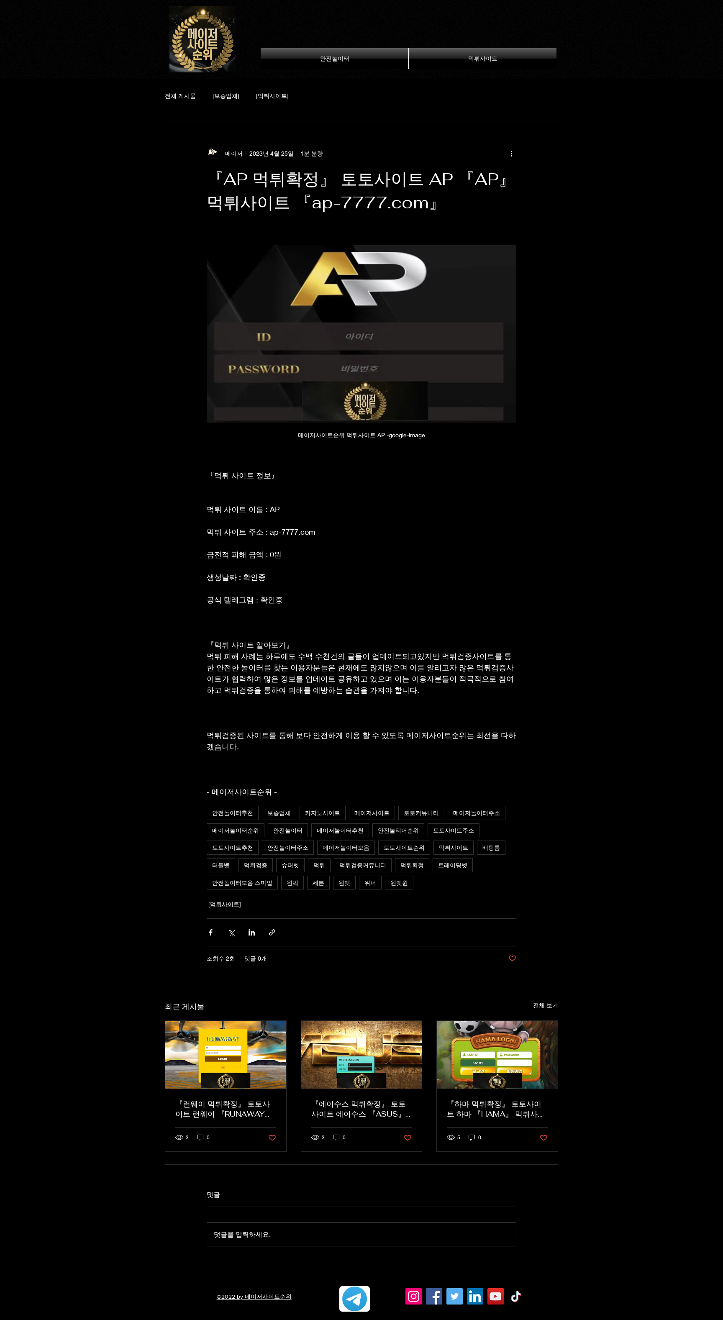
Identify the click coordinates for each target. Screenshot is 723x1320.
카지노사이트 (322, 812)
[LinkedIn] (475, 1296)
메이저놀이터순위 (235, 830)
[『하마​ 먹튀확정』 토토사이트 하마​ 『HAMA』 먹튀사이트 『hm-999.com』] (497, 1055)
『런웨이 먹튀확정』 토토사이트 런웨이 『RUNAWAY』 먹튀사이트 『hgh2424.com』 (223, 1109)
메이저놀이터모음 (346, 847)
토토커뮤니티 (421, 812)
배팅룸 (491, 847)
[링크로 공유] (272, 932)
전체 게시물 (180, 95)
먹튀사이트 (453, 847)
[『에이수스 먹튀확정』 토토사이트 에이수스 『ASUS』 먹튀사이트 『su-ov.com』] (361, 1055)
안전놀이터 (288, 830)
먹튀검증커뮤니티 (362, 865)
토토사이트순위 (404, 847)
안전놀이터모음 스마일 (242, 882)
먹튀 (319, 865)
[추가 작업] (511, 153)
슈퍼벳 (290, 865)
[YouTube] (495, 1296)
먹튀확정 (412, 865)
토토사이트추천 (232, 847)
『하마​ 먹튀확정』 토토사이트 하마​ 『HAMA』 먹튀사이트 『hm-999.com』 (496, 1109)
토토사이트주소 (453, 830)
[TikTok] (516, 1296)
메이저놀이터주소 (476, 812)
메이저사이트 (372, 812)
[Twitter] (454, 1296)
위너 (370, 882)
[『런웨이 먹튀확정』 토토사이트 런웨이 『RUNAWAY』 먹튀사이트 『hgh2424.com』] (225, 1055)
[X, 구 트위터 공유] (231, 932)
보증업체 (279, 812)
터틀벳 (221, 865)
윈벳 (344, 882)
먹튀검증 (255, 865)
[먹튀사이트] (272, 95)
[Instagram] (413, 1296)
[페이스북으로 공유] (211, 932)
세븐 (318, 882)
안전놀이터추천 (232, 812)
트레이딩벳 (452, 865)
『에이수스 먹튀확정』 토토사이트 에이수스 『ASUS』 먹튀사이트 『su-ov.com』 (358, 1109)
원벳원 (399, 882)
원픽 (292, 882)
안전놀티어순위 (398, 830)
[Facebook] (434, 1296)
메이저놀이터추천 (340, 830)
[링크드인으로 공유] (252, 932)
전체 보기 (545, 1005)
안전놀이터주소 (287, 847)
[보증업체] (226, 95)
